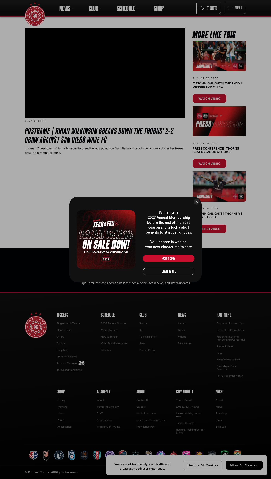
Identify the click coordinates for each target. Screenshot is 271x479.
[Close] (197, 202)
